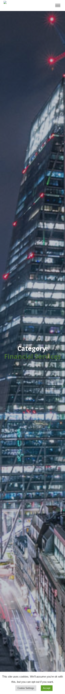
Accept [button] (46, 688)
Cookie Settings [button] (26, 688)
